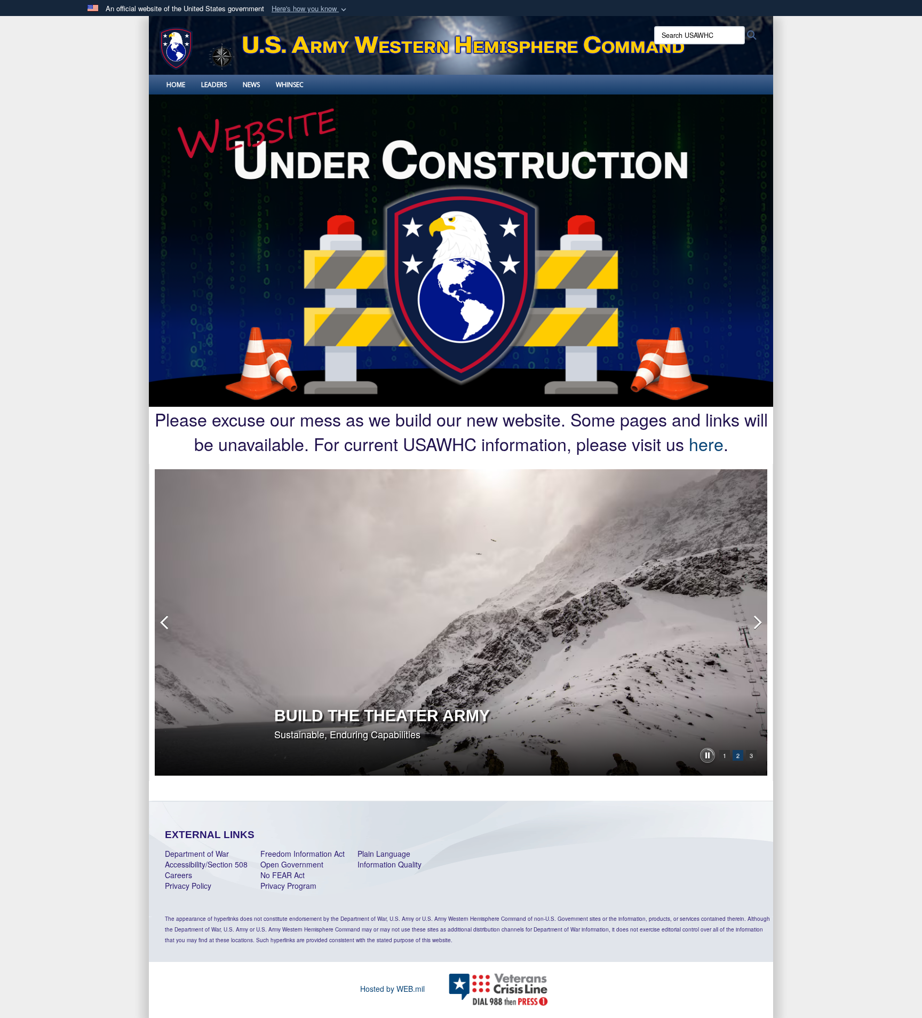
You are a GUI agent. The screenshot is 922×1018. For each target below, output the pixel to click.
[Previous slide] (165, 622)
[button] (310, 8)
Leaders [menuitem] (214, 84)
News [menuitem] (251, 84)
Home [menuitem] (175, 84)
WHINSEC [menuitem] (290, 84)
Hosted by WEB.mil (392, 988)
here (706, 443)
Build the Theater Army (382, 715)
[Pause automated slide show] (707, 755)
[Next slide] (756, 622)
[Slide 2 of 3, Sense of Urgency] (461, 622)
